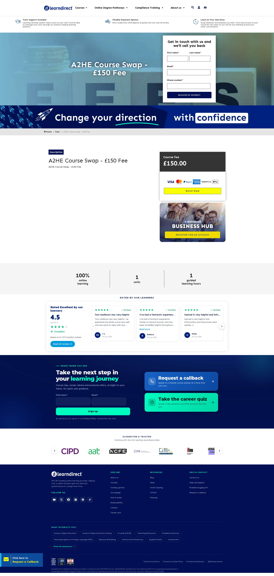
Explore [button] (115, 472)
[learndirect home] (66, 474)
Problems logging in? (199, 487)
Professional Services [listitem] (170, 533)
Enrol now (193, 190)
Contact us (194, 477)
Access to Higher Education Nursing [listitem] (97, 533)
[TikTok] (90, 499)
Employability (117, 502)
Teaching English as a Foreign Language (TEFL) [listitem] (73, 540)
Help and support (197, 482)
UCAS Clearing (156, 487)
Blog (152, 477)
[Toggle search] (192, 8)
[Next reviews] (222, 326)
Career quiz (116, 513)
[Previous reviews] (93, 326)
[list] (137, 451)
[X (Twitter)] (61, 499)
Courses (114, 482)
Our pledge (116, 492)
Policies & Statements (195, 562)
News (152, 482)
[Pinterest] (83, 499)
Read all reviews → (62, 344)
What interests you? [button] (63, 527)
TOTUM (153, 492)
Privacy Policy (89, 418)
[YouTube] (54, 499)
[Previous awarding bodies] (54, 451)
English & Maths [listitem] (155, 540)
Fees (57, 132)
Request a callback (198, 492)
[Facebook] (68, 499)
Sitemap (154, 497)
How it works (116, 497)
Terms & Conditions (151, 562)
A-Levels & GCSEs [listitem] (124, 533)
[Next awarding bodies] (219, 451)
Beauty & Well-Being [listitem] (107, 540)
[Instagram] (75, 499)
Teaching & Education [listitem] (146, 533)
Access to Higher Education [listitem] (65, 533)
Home (49, 132)
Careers (114, 508)
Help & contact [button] (198, 472)
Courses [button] (79, 7)
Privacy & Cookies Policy (173, 562)
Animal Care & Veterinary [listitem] (132, 540)
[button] (112, 8)
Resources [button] (156, 472)
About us (114, 477)
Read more (145, 329)
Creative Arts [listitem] (173, 540)
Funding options (118, 487)
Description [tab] (56, 152)
